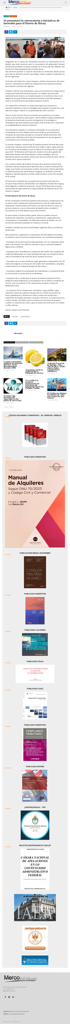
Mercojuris (7, 26)
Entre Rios (15, 316)
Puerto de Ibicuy (25, 316)
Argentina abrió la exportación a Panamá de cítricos (34, 371)
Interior (6, 16)
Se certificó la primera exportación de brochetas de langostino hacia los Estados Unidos (34, 384)
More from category (36, 342)
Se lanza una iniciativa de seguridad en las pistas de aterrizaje (12, 398)
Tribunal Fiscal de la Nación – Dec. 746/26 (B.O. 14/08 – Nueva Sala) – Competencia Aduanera (56, 367)
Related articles (9, 342)
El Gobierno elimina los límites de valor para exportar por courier (56, 395)
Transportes (13, 16)
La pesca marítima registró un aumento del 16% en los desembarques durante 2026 (13, 364)
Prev (6, 407)
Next (10, 407)
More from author (22, 342)
